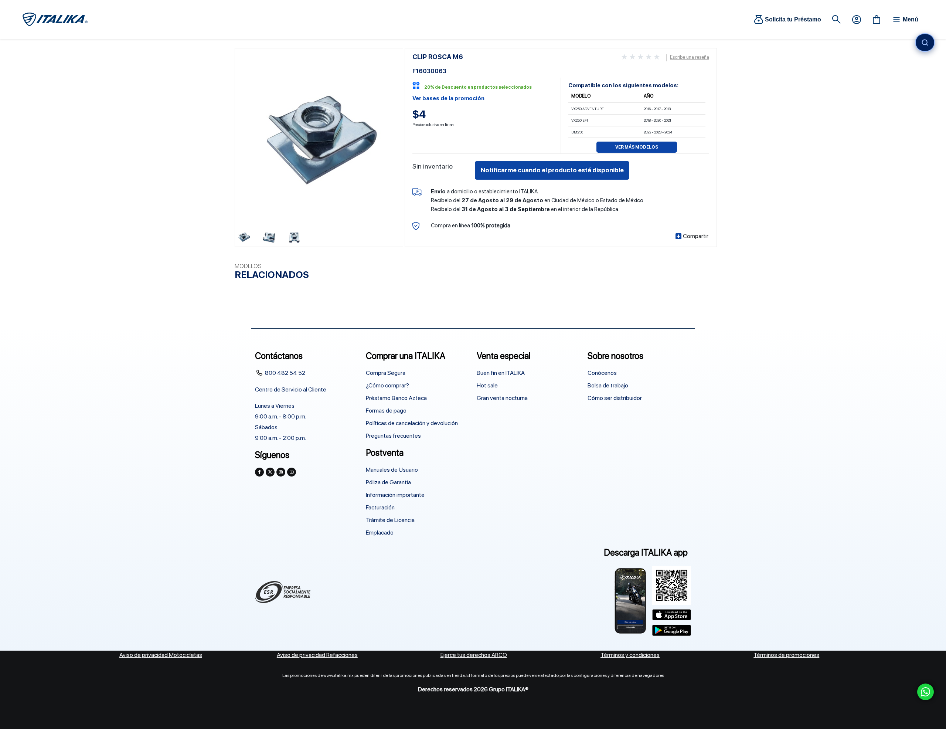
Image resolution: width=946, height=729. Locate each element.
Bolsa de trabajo (608, 385)
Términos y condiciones (630, 654)
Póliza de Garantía (388, 482)
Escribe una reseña (689, 57)
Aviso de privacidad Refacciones (317, 654)
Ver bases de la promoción (448, 98)
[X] (270, 472)
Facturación (380, 507)
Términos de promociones (786, 654)
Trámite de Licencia (390, 519)
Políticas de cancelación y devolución (412, 423)
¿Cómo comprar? (387, 385)
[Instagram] (280, 472)
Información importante (395, 494)
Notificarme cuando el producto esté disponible (552, 170)
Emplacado (380, 532)
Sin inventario (432, 166)
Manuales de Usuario (392, 469)
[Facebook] (259, 472)
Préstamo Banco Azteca (396, 397)
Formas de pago (386, 410)
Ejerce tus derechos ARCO (473, 654)
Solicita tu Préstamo (793, 19)
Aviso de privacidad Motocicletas (160, 654)
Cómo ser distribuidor (615, 397)
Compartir (695, 236)
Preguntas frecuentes (393, 435)
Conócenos (602, 372)
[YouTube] (291, 472)
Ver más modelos (636, 147)
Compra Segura (385, 372)
